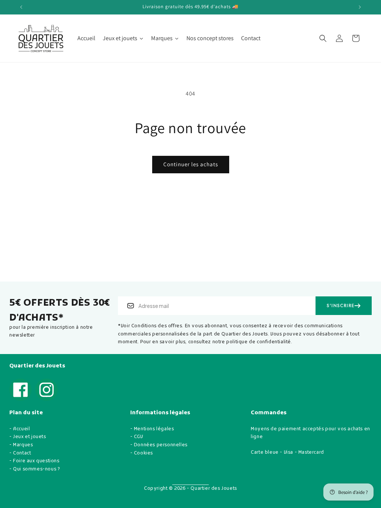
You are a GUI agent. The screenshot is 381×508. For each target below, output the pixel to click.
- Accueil (19, 429)
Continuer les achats (190, 164)
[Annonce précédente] (21, 7)
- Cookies (141, 453)
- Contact (20, 453)
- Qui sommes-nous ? (34, 469)
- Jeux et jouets (27, 437)
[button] (323, 38)
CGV (138, 437)
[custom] (20, 390)
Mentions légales (154, 429)
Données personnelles (161, 445)
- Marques (21, 445)
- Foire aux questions (34, 461)
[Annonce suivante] (360, 7)
